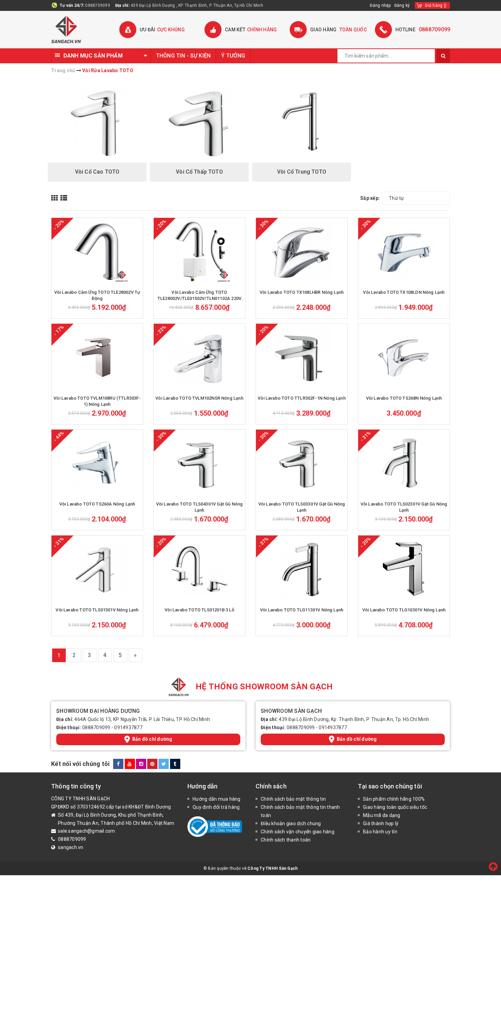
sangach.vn (71, 847)
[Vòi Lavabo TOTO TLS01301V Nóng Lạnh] (97, 569)
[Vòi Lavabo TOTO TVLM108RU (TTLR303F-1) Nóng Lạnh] (97, 358)
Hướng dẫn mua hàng (217, 799)
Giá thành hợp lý (380, 823)
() (435, 5)
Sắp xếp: (370, 198)
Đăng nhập (380, 5)
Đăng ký (402, 5)
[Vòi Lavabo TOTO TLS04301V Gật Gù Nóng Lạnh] (199, 464)
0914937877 (128, 727)
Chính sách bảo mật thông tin (293, 799)
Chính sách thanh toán (285, 840)
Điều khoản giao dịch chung (291, 823)
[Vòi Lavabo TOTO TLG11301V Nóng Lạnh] (301, 569)
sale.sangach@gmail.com (86, 831)
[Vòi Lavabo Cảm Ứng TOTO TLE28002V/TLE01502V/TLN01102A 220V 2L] (199, 252)
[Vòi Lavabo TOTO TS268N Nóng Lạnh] (404, 358)
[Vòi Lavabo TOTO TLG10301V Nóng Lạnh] (404, 569)
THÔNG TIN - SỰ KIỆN (183, 55)
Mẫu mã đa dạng (381, 815)
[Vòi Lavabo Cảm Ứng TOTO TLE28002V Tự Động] (97, 252)
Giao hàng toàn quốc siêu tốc (395, 807)
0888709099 (97, 5)
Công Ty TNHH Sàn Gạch (272, 868)
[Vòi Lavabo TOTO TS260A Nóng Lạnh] (97, 464)
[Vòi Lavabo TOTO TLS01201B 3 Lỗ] (199, 569)
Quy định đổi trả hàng (216, 807)
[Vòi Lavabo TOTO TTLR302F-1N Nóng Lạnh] (301, 358)
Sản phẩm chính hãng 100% (394, 799)
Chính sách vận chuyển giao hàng (297, 831)
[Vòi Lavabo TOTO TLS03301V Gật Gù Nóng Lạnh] (301, 464)
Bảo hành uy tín (380, 831)
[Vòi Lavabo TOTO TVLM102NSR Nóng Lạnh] (199, 358)
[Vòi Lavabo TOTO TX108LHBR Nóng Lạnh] (301, 252)
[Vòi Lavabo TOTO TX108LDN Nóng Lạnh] (404, 252)
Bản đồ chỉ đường (152, 739)
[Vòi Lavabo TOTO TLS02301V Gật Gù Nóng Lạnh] (404, 464)
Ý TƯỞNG (233, 55)
